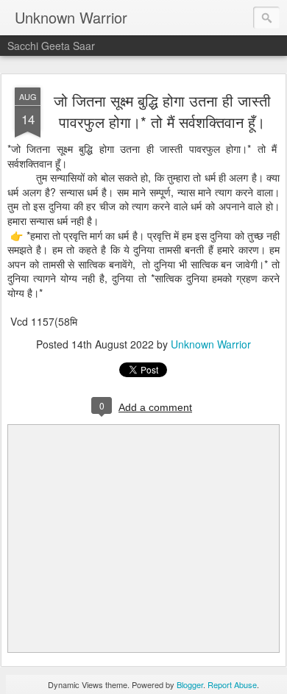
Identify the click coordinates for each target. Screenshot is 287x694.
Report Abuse (232, 684)
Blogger (190, 684)
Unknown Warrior (211, 344)
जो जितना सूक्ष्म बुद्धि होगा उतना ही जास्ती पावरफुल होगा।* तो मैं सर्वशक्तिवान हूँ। (162, 111)
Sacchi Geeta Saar (51, 45)
